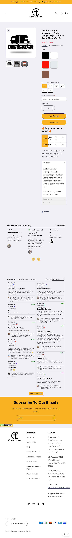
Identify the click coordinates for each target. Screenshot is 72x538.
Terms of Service (33, 479)
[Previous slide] (33, 259)
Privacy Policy (32, 461)
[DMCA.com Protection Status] (6, 426)
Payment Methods (34, 457)
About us (30, 437)
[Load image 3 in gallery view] (24, 64)
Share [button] (46, 212)
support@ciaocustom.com (59, 487)
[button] (4, 13)
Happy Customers (34, 452)
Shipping (44, 45)
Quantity (45, 103)
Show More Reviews (36, 393)
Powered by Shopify (24, 531)
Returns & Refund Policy (33, 468)
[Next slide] (38, 259)
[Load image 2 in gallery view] (17, 64)
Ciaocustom (52, 181)
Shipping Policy (32, 474)
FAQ (28, 447)
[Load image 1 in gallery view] (9, 64)
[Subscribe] (53, 418)
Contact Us (31, 442)
